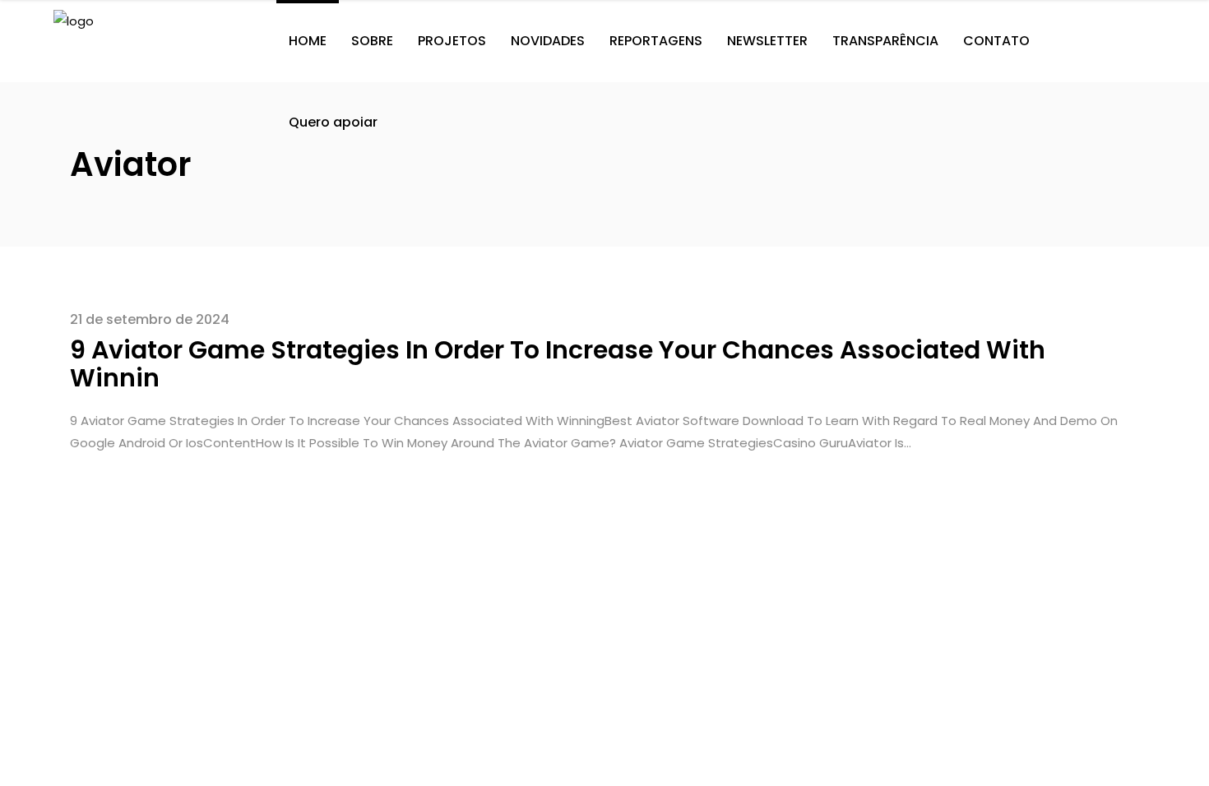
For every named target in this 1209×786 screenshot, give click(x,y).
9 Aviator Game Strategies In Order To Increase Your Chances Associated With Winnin (557, 363)
